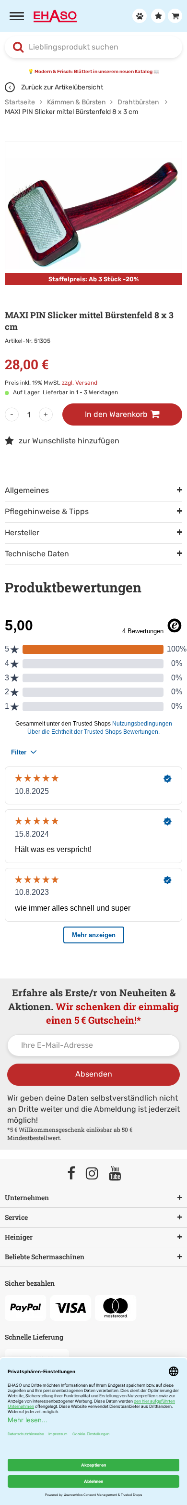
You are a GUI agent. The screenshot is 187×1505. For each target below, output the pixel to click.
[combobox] (93, 47)
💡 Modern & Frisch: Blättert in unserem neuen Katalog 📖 (93, 72)
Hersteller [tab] (22, 532)
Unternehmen (27, 1197)
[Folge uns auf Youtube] (119, 1174)
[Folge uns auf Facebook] (75, 1174)
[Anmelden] (138, 16)
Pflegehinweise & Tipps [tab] (47, 511)
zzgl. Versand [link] (79, 382)
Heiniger (19, 1237)
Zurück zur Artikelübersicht (61, 87)
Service (16, 1217)
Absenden (93, 1074)
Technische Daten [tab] (37, 553)
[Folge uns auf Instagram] (96, 1174)
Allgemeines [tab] (27, 490)
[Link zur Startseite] (55, 15)
